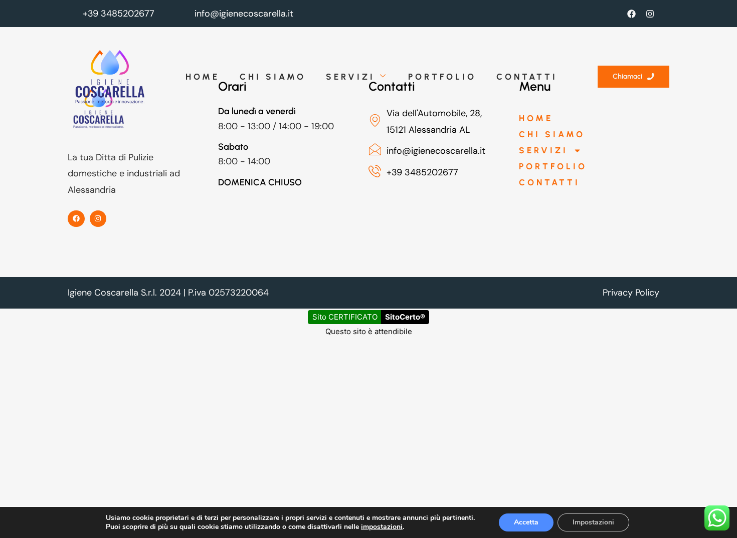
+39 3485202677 (118, 14)
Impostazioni (593, 522)
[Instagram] (650, 14)
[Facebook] (631, 14)
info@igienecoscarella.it (244, 14)
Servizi (350, 77)
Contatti (527, 77)
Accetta (526, 522)
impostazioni (382, 526)
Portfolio (442, 77)
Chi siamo (273, 77)
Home (203, 77)
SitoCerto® (405, 317)
